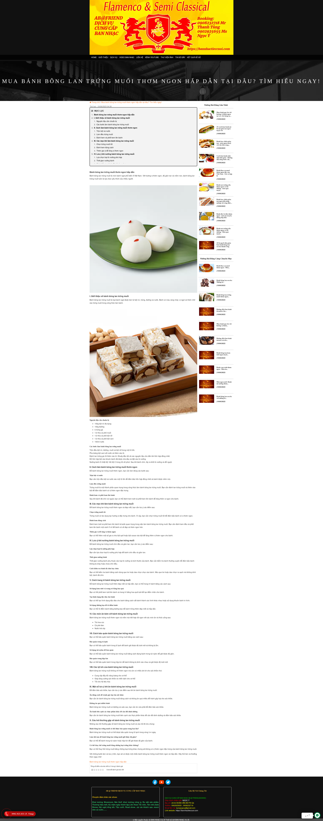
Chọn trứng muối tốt (105, 144)
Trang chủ (95, 102)
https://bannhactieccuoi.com (187, 810)
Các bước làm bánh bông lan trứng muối (113, 124)
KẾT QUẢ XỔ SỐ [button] (194, 57)
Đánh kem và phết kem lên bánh (110, 137)
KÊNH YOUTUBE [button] (152, 57)
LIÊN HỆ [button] (139, 57)
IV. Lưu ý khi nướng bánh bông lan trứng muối (114, 154)
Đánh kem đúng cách (105, 147)
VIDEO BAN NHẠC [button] (126, 57)
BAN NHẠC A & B (158, 819)
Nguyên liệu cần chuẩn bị (107, 121)
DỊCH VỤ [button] (113, 57)
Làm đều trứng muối (105, 134)
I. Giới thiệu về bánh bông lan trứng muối (112, 118)
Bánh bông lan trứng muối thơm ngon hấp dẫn (114, 114)
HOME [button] (94, 57)
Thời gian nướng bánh (105, 160)
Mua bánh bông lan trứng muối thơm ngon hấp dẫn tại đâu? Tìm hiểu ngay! (131, 102)
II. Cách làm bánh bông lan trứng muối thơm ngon (115, 127)
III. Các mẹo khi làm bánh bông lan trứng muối (114, 141)
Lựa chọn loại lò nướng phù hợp (109, 157)
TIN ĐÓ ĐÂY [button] (180, 57)
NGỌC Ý (185, 800)
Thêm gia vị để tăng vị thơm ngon (110, 150)
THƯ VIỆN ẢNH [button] (167, 57)
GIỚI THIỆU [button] (103, 57)
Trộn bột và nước (103, 131)
